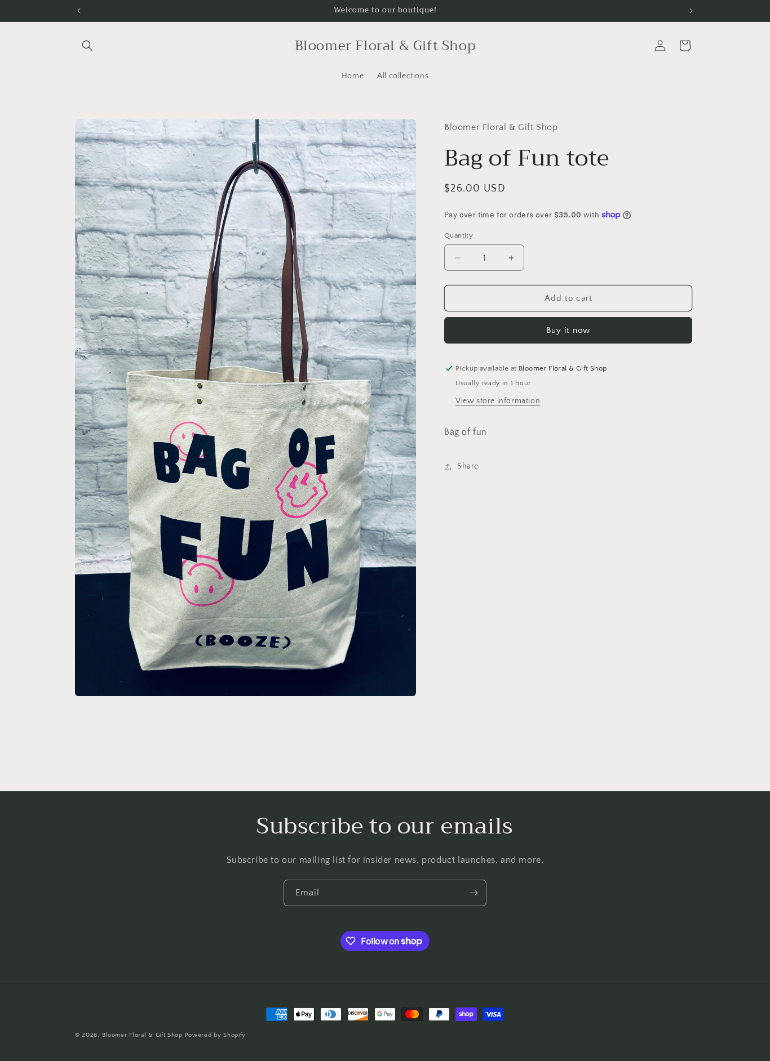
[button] (87, 45)
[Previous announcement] (79, 10)
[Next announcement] (691, 10)
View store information (497, 400)
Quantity (458, 235)
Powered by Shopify (215, 1035)
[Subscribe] (473, 893)
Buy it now (568, 330)
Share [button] (468, 466)
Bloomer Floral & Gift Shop (142, 1035)
